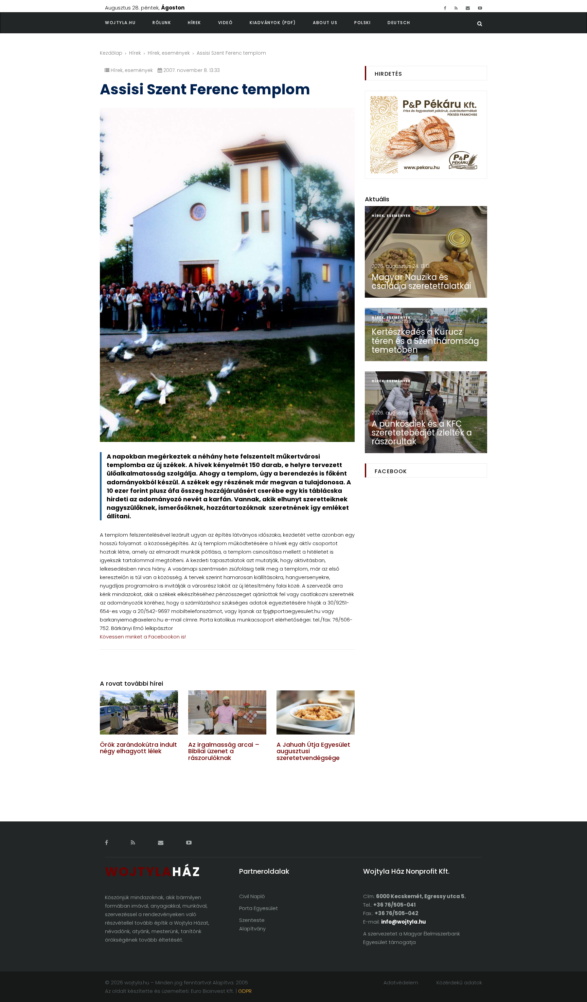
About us (325, 22)
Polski (362, 22)
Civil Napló (252, 896)
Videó (225, 22)
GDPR (245, 991)
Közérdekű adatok (459, 982)
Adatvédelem (401, 982)
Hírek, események (169, 53)
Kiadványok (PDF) (273, 22)
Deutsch (399, 22)
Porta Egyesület (258, 908)
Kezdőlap (111, 53)
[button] (170, 23)
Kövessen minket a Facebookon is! (143, 636)
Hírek (194, 22)
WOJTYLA (153, 872)
